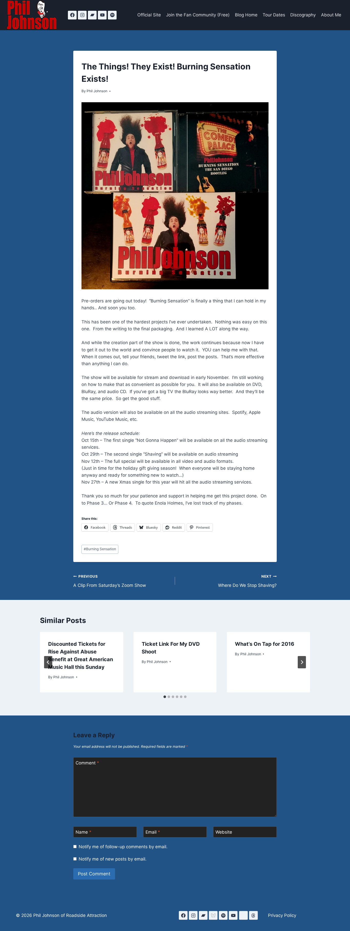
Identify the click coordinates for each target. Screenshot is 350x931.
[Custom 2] (243, 915)
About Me (331, 14)
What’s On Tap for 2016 (264, 644)
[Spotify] (112, 15)
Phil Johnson (97, 91)
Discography (303, 14)
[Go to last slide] (48, 662)
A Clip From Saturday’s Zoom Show (109, 581)
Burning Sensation (100, 549)
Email (153, 832)
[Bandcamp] (92, 15)
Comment (87, 762)
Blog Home (246, 14)
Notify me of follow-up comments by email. (123, 846)
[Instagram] (82, 15)
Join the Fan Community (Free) (198, 14)
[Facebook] (72, 15)
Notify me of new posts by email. (113, 859)
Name (83, 832)
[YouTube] (102, 15)
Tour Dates (274, 14)
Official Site (149, 14)
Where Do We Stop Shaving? (247, 581)
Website (223, 832)
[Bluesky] (213, 915)
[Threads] (253, 915)
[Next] (302, 662)
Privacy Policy (282, 915)
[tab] (164, 696)
